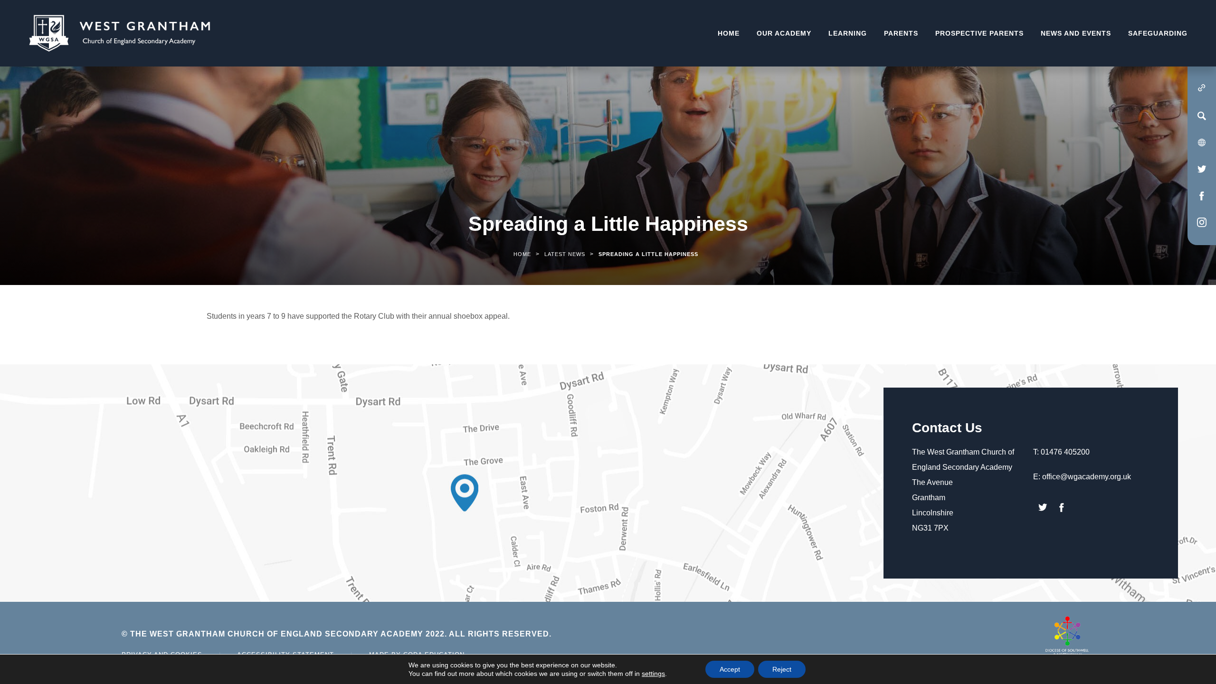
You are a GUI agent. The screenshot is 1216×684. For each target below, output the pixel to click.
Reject (781, 669)
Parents (901, 33)
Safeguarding (1158, 33)
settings (653, 673)
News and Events (1076, 33)
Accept (730, 669)
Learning (847, 33)
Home (729, 33)
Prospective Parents (979, 33)
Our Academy (784, 33)
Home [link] (522, 254)
